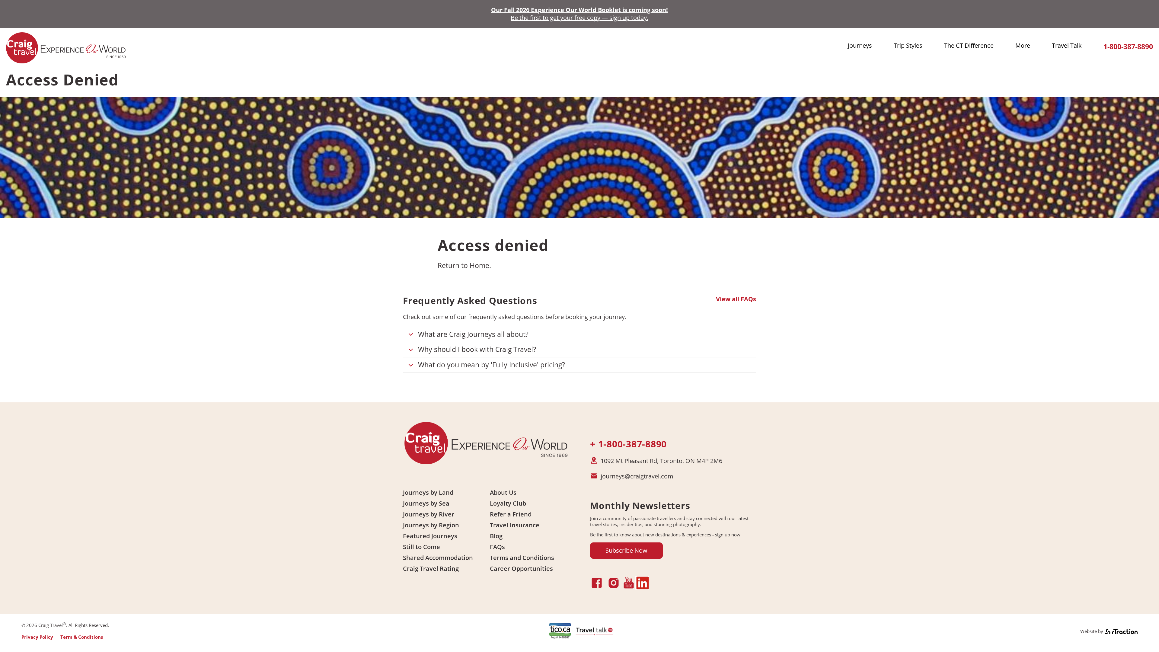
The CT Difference (969, 45)
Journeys (860, 45)
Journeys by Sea (426, 503)
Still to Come (421, 547)
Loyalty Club (508, 503)
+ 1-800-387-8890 (628, 444)
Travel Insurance (514, 525)
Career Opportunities (521, 568)
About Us (503, 492)
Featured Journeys (430, 536)
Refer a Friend (511, 514)
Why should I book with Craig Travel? (477, 349)
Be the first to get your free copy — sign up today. (579, 18)
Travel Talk (1067, 45)
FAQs (497, 547)
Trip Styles (908, 45)
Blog (496, 536)
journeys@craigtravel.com (637, 476)
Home (479, 265)
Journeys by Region (431, 525)
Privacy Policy (37, 637)
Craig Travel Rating (431, 568)
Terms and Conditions (522, 558)
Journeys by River (428, 514)
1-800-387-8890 (1128, 46)
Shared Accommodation (438, 558)
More (1022, 45)
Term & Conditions (81, 637)
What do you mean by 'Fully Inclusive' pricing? (491, 364)
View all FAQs (736, 299)
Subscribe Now (626, 550)
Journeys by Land (428, 492)
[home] (66, 61)
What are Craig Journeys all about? (473, 334)
